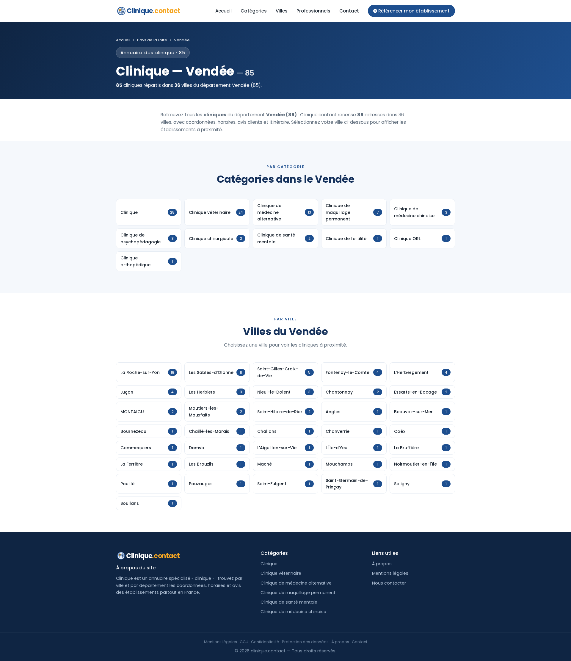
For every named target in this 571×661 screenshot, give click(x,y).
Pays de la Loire (152, 40)
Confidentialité (265, 642)
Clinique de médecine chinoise (293, 612)
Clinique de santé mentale (289, 602)
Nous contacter (389, 583)
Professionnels (313, 11)
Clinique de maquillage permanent (298, 593)
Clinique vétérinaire (281, 573)
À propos (382, 564)
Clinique (154, 10)
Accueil (223, 11)
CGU (244, 642)
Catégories (254, 11)
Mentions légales (390, 573)
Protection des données (305, 642)
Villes (282, 11)
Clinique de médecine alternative (296, 583)
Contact (349, 11)
